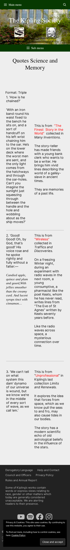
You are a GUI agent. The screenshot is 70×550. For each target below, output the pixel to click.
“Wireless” (41, 239)
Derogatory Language (19, 470)
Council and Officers (18, 475)
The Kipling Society (35, 20)
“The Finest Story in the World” (48, 129)
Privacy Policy (44, 475)
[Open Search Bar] (64, 4)
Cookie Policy (18, 535)
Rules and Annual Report (21, 480)
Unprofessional (47, 375)
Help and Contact (48, 470)
